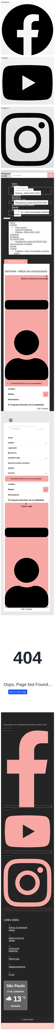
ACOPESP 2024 (19, 200)
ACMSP (15, 186)
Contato (15, 209)
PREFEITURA (14, 959)
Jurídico (11, 389)
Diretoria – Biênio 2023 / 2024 (27, 193)
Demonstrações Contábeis (23, 205)
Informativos (13, 399)
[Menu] (11, 420)
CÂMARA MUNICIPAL (17, 967)
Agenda (11, 468)
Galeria (11, 394)
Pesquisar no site (5, 175)
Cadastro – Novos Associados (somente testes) (31, 213)
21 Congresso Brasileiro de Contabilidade (26, 405)
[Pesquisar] (50, 175)
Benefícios (12, 453)
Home (10, 438)
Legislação (12, 448)
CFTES (11, 975)
